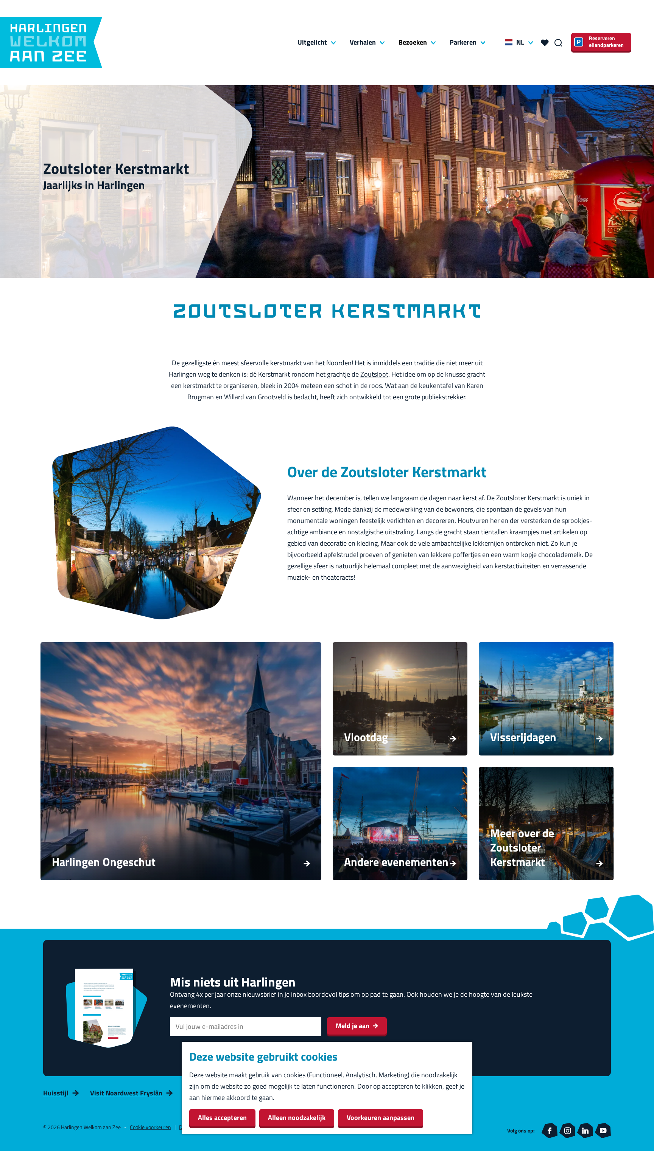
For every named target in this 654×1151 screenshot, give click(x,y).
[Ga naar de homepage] (51, 42)
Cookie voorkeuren (150, 1127)
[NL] (508, 42)
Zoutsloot (374, 374)
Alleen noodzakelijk (296, 1117)
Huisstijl (56, 1093)
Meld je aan (352, 1026)
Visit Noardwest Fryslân (126, 1093)
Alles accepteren (222, 1117)
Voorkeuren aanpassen (380, 1117)
